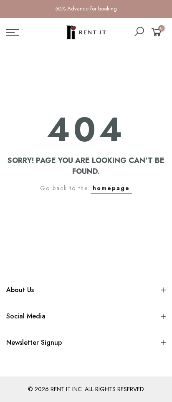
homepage (111, 188)
